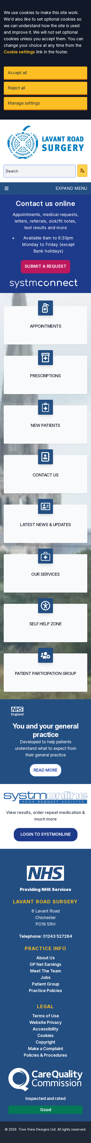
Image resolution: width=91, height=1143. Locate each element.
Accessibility (45, 1028)
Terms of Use (45, 1015)
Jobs (46, 977)
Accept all (17, 72)
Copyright (45, 1042)
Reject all (16, 87)
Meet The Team (45, 970)
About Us (45, 957)
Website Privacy (45, 1022)
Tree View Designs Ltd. (37, 1129)
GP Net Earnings (45, 964)
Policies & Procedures (45, 1055)
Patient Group (45, 984)
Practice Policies (45, 990)
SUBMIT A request (45, 266)
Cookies (45, 1035)
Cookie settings (19, 51)
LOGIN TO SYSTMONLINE (46, 834)
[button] (45, 322)
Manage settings (24, 103)
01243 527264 (57, 936)
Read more (45, 770)
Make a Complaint (45, 1048)
